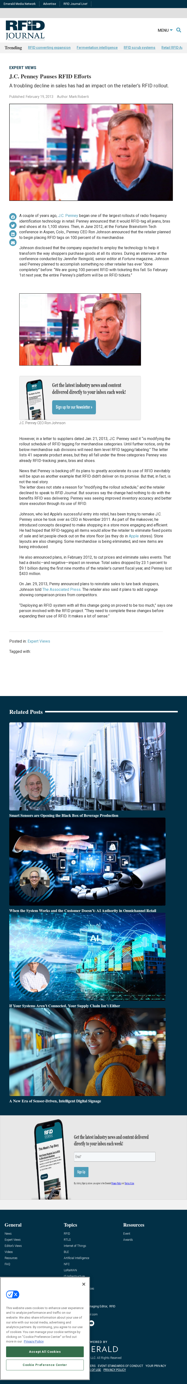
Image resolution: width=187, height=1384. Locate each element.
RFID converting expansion (49, 48)
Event (126, 1233)
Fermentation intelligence (97, 48)
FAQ (7, 1264)
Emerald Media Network (20, 3)
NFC (67, 1264)
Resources (11, 1258)
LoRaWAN (70, 1270)
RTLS (67, 1239)
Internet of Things (75, 1246)
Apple (134, 536)
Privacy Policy (34, 1341)
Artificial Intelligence (76, 1258)
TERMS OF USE (91, 1370)
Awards (128, 1239)
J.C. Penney (68, 215)
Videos (9, 1252)
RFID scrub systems (139, 48)
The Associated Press (61, 589)
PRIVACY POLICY (114, 1370)
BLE (66, 1252)
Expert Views (22, 67)
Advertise (49, 3)
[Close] (83, 1284)
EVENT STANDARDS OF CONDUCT (120, 1366)
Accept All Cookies (45, 1351)
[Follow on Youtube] (91, 1323)
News (8, 1233)
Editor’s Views (13, 1246)
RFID (67, 1233)
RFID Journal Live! (75, 3)
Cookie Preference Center (45, 1365)
